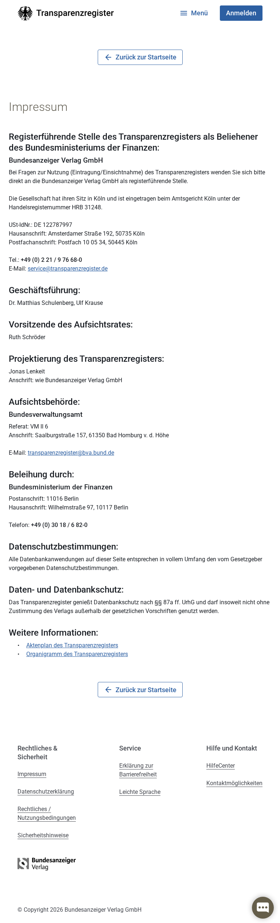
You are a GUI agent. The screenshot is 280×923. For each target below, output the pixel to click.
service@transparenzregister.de (68, 268)
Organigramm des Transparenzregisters (77, 654)
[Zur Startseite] (66, 13)
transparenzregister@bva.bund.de (71, 452)
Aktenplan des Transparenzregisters (72, 645)
